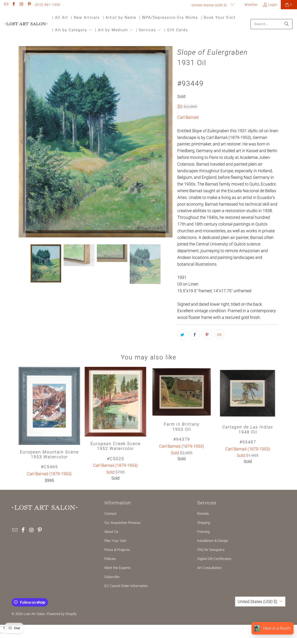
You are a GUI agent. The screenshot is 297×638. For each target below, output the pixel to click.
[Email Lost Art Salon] (5, 4)
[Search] (286, 24)
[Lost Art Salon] (26, 24)
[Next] (169, 141)
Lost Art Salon (34, 614)
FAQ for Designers (211, 550)
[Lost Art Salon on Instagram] (21, 4)
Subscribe (111, 577)
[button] (72, 30)
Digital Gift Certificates (214, 559)
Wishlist (251, 4)
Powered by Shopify (62, 614)
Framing (203, 532)
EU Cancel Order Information (126, 586)
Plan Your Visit (115, 541)
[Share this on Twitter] (182, 334)
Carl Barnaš (188, 117)
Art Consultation (209, 568)
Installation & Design (212, 541)
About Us (111, 532)
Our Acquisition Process (122, 523)
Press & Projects (117, 550)
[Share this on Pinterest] (207, 334)
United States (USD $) (210, 5)
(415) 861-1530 (47, 4)
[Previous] (22, 141)
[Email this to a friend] (219, 334)
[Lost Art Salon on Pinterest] (29, 4)
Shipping (203, 523)
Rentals (203, 514)
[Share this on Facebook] (195, 334)
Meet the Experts (117, 568)
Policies (110, 559)
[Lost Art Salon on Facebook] (13, 4)
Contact (110, 514)
